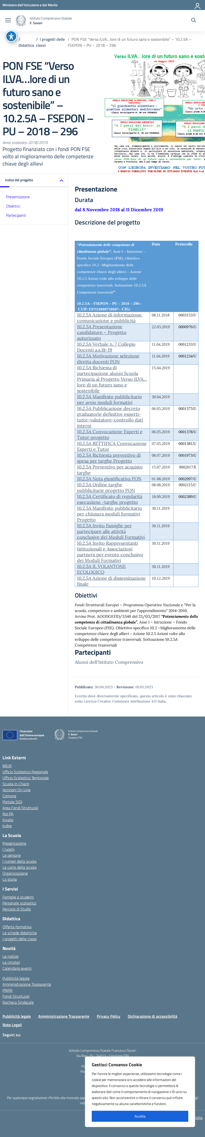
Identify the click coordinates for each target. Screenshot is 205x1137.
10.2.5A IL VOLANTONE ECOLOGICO (101, 569)
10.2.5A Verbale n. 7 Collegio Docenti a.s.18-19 (106, 347)
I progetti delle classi (19, 939)
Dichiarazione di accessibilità (152, 1016)
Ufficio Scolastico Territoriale (25, 778)
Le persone (11, 855)
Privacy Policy (108, 1016)
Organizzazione (15, 873)
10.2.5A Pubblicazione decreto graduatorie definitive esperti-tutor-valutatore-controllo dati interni (110, 417)
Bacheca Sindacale (18, 1002)
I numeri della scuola (19, 861)
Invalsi (7, 820)
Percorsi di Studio (16, 909)
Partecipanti (16, 215)
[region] (140, 1091)
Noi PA (8, 814)
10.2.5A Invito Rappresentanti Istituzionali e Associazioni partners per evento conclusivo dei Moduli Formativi (110, 551)
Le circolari (11, 962)
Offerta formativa (17, 927)
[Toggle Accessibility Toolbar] (11, 36)
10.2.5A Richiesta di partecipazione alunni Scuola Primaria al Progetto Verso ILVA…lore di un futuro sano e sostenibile (112, 379)
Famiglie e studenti (18, 897)
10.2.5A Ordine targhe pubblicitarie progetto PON (106, 487)
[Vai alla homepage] (21, 20)
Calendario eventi (17, 968)
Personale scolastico (19, 903)
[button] (34, 180)
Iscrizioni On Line (16, 790)
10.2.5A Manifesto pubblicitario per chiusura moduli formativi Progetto (109, 513)
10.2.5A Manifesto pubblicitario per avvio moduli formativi (109, 399)
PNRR (7, 990)
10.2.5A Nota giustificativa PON (109, 479)
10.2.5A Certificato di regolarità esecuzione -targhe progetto (109, 499)
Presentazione (18, 197)
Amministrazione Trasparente (26, 984)
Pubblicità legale (16, 978)
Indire (7, 826)
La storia (9, 879)
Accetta (140, 1116)
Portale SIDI (12, 802)
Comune (9, 796)
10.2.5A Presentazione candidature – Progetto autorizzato (101, 332)
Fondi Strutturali (16, 996)
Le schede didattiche (19, 933)
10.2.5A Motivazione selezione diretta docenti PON (108, 358)
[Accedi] (197, 5)
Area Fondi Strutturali (20, 808)
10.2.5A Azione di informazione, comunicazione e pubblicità (110, 318)
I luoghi (8, 849)
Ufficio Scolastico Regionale (25, 772)
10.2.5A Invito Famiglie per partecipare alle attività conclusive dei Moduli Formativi (111, 531)
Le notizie (10, 956)
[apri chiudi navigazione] (8, 21)
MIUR (7, 766)
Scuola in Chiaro (15, 784)
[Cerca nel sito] (194, 21)
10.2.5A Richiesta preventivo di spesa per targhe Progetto (109, 458)
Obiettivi (13, 206)
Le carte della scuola (19, 867)
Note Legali (12, 1025)
